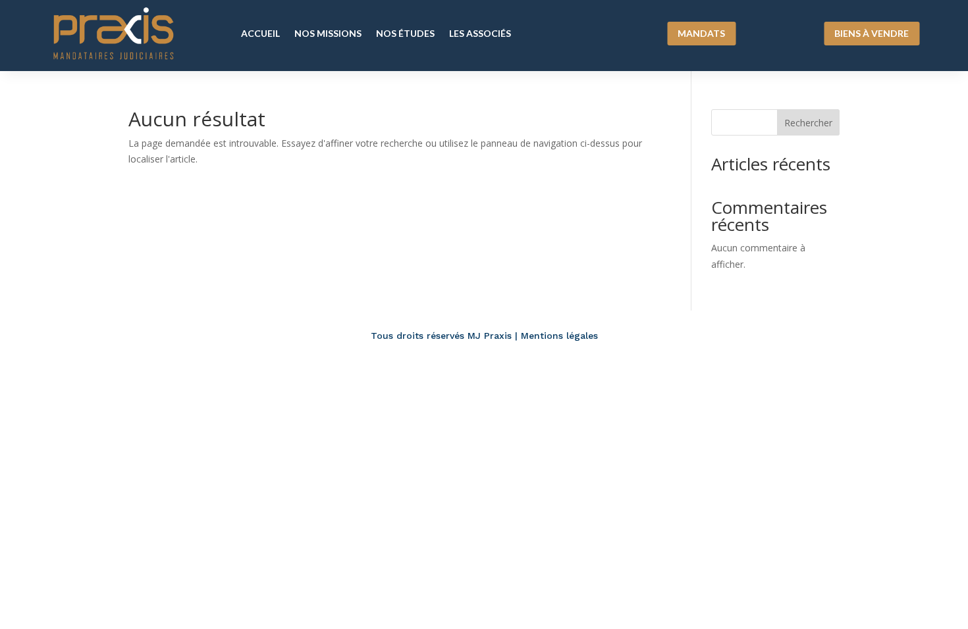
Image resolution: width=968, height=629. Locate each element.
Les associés (480, 33)
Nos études (405, 33)
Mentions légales (559, 335)
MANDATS (701, 33)
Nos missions (328, 33)
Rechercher (808, 122)
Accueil (260, 33)
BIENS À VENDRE (871, 33)
